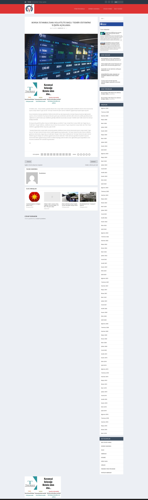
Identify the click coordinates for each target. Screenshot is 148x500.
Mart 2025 (104, 138)
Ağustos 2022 (104, 233)
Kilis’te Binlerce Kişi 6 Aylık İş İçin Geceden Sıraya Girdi (69, 204)
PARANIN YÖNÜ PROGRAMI (108, 469)
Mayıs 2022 (104, 244)
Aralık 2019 (104, 354)
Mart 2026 (104, 123)
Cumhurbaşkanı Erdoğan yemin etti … (33, 204)
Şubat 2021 (104, 301)
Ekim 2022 (104, 225)
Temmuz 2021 (105, 282)
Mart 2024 (104, 161)
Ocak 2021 (104, 305)
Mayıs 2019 (104, 380)
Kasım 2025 (104, 131)
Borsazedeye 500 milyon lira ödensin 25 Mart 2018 (111, 93)
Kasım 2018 (104, 403)
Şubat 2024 (104, 165)
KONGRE (103, 457)
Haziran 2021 (104, 286)
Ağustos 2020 (104, 323)
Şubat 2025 (104, 142)
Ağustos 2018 (104, 414)
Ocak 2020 (104, 350)
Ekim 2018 (104, 407)
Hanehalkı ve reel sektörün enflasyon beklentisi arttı (111, 69)
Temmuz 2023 (105, 191)
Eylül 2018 (103, 410)
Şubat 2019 (104, 391)
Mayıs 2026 (104, 119)
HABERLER (60, 28)
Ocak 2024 (104, 168)
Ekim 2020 (104, 316)
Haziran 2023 (104, 195)
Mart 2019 (104, 388)
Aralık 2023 (104, 172)
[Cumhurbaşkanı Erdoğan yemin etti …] (34, 197)
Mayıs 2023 (104, 199)
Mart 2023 (104, 206)
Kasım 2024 (104, 146)
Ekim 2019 (104, 361)
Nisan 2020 (104, 339)
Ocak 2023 (104, 214)
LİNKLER (103, 465)
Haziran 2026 (104, 116)
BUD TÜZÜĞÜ (118, 9)
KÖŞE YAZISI (104, 461)
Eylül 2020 (103, 320)
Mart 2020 (104, 342)
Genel (102, 450)
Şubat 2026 (104, 127)
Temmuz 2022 (105, 236)
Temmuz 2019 (105, 373)
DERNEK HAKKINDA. (94, 9)
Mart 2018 (104, 433)
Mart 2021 (104, 297)
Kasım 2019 (104, 357)
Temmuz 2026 (105, 112)
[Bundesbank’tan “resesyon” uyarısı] (88, 197)
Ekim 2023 (104, 180)
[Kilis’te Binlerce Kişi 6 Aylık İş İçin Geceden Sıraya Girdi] (70, 197)
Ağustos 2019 (104, 369)
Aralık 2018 (104, 399)
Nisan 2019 (104, 384)
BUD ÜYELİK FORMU (106, 442)
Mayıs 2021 (104, 289)
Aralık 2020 (104, 308)
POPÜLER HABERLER (106, 472)
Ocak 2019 (104, 395)
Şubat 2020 (104, 346)
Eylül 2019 (103, 365)
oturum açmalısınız (41, 218)
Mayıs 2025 (104, 134)
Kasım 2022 (104, 221)
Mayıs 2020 (104, 335)
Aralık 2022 (104, 218)
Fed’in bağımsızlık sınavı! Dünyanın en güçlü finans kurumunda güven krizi (111, 64)
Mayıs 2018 (104, 425)
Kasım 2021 (104, 267)
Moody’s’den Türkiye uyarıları (39, 2)
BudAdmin (42, 173)
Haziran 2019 (104, 376)
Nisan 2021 (104, 293)
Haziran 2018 (104, 422)
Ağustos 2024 (104, 153)
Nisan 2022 (104, 248)
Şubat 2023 (104, 210)
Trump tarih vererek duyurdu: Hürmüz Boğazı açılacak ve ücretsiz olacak (110, 82)
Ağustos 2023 (104, 187)
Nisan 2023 (104, 202)
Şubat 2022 (104, 255)
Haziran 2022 (104, 240)
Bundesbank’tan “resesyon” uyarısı (88, 204)
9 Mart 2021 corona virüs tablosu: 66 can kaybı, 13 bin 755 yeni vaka (51, 205)
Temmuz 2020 (105, 327)
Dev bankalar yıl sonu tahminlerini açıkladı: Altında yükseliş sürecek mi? (111, 59)
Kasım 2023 (104, 176)
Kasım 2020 (104, 312)
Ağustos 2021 (104, 278)
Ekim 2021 (104, 270)
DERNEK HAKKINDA (106, 446)
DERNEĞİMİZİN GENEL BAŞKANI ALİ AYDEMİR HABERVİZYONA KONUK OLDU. (110, 75)
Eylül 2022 (103, 229)
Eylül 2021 (103, 274)
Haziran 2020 (104, 331)
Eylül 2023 (103, 184)
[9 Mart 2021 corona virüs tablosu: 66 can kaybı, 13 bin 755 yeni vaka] (52, 197)
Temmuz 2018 (105, 418)
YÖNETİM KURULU (79, 9)
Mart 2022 (104, 252)
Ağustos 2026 (104, 108)
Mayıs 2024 (104, 157)
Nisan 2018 (104, 429)
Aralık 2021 (104, 263)
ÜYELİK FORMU (107, 9)
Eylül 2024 (103, 150)
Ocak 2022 (104, 259)
